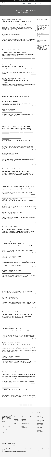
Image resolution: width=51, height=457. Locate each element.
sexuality (8, 58)
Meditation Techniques (9, 43)
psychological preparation (24, 335)
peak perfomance (22, 292)
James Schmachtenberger (6, 169)
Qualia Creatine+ (40, 427)
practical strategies (11, 335)
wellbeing (33, 58)
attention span (16, 350)
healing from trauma (15, 264)
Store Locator (24, 420)
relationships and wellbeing (18, 28)
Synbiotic (3, 337)
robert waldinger (22, 27)
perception (15, 291)
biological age (23, 206)
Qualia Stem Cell (40, 425)
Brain (3, 381)
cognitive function (9, 104)
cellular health (25, 220)
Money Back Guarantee (25, 423)
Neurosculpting (15, 42)
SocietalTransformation (13, 366)
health (11, 320)
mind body (29, 264)
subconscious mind (13, 162)
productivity (4, 351)
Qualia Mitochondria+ (40, 420)
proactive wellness (30, 72)
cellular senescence (23, 221)
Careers (15, 423)
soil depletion (22, 250)
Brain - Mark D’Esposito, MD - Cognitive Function (16, 140)
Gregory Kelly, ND (5, 20)
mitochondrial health (10, 221)
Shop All (38, 414)
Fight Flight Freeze (27, 42)
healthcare (9, 207)
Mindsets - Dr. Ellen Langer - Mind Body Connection (17, 314)
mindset (27, 192)
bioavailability (28, 250)
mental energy (13, 305)
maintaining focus (32, 335)
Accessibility (23, 421)
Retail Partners (24, 419)
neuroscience (6, 132)
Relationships (7, 236)
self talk (20, 163)
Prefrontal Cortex (16, 147)
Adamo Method (15, 235)
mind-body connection (23, 264)
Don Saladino (29, 118)
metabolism (8, 103)
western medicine (15, 207)
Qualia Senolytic (40, 423)
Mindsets (3, 320)
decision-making (18, 396)
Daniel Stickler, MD (5, 357)
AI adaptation (31, 336)
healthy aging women (5, 133)
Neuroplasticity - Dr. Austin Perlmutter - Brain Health (18, 186)
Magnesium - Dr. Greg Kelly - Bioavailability (14, 243)
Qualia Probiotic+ (40, 431)
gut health (25, 72)
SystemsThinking (4, 365)
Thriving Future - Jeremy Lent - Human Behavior (15, 359)
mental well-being (13, 265)
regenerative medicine (5, 220)
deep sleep (23, 103)
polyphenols (11, 193)
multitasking (33, 350)
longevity (3, 27)
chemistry (3, 396)
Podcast (30, 414)
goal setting (24, 291)
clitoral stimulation (20, 177)
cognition (25, 320)
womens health (23, 58)
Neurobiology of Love (26, 235)
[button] (43, 3)
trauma (9, 264)
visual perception (9, 291)
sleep (20, 103)
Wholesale (15, 424)
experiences (10, 382)
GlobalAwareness (21, 366)
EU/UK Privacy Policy (17, 420)
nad (2, 58)
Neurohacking (4, 148)
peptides (30, 220)
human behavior (17, 381)
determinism (7, 395)
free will (3, 395)
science (23, 396)
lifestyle (30, 192)
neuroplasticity (9, 192)
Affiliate (15, 416)
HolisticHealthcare (5, 366)
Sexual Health (6, 235)
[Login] (45, 3)
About (14, 414)
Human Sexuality (13, 236)
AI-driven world (4, 335)
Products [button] (24, 3)
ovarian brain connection (28, 132)
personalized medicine (17, 206)
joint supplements (12, 72)
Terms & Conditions (17, 421)
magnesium (4, 42)
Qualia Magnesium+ (40, 428)
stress (7, 250)
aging (3, 132)
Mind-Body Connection (23, 43)
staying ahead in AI (19, 336)
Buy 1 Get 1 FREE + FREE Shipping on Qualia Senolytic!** (24, 0)
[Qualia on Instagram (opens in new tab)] (3, 432)
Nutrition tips (11, 118)
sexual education (14, 177)
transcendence (4, 163)
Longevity (10, 235)
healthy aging (15, 29)
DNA (27, 206)
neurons (6, 382)
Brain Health (4, 146)
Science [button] (29, 3)
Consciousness (20, 162)
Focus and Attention (8, 147)
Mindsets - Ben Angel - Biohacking (12, 328)
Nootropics (4, 305)
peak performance (33, 162)
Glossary (30, 416)
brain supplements (7, 306)
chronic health (15, 320)
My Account (23, 414)
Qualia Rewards (24, 424)
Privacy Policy (16, 419)
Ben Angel (17, 335)
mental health (10, 28)
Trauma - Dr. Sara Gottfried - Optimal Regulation (16, 258)
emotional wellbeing (16, 104)
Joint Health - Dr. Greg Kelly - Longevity (13, 66)
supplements (13, 251)
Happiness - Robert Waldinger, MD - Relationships (16, 21)
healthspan (17, 132)
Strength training (23, 118)
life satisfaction (9, 29)
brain (8, 350)
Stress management (5, 118)
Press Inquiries (16, 417)
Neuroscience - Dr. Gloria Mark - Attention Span (16, 344)
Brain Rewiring (16, 43)
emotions (22, 381)
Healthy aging (16, 118)
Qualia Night (39, 430)
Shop (40, 3)
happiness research (29, 27)
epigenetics (31, 206)
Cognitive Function (9, 146)
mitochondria (16, 221)
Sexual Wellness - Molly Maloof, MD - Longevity (16, 229)
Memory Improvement (17, 146)
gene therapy (16, 220)
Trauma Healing (21, 42)
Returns (23, 426)
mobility (16, 72)
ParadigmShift (18, 365)
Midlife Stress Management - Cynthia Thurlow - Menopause (42, 48)
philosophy (13, 396)
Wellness (20, 235)
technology (9, 351)
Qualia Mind (19, 305)
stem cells (11, 220)
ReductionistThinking (25, 365)
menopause (12, 58)
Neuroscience (4, 350)
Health (5, 206)
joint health (6, 72)
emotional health (27, 28)
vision (17, 292)
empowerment (28, 58)
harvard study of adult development (12, 27)
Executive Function (24, 146)
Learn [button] (35, 3)
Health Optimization (20, 236)
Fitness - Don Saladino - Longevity (12, 112)
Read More (33, 30)
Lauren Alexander (5, 50)
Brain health (4, 103)
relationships (4, 59)
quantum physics (32, 395)
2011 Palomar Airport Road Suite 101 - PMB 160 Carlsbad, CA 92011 (6, 423)
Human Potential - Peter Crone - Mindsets (14, 155)
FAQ (22, 417)
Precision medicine (5, 264)
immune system (13, 103)
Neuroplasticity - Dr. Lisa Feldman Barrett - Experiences (18, 374)
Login (22, 416)
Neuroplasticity (9, 42)
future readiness (26, 336)
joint (2, 72)
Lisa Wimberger (4, 44)
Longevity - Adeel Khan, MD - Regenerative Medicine (17, 215)
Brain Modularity (30, 147)
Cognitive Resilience (23, 147)
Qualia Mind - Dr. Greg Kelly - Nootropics (14, 300)
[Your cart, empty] (47, 3)
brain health (18, 250)
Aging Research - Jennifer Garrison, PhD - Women (16, 126)
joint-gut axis (4, 73)
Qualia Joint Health (40, 424)
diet (17, 103)
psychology (7, 320)
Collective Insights (12, 336)
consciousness (31, 381)
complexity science (25, 395)
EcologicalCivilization (12, 365)
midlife (5, 58)
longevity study (4, 28)
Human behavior (13, 395)
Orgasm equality (7, 177)
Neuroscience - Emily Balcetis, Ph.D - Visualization (16, 273)
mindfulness (21, 320)
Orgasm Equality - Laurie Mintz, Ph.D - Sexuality (16, 171)
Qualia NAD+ (39, 421)
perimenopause (17, 58)
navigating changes (5, 336)
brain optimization (23, 306)
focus (35, 305)
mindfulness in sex (28, 177)
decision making (30, 291)
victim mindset (9, 163)
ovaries (13, 132)
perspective (19, 291)
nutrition (14, 192)
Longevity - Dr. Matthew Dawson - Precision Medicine (17, 200)
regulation (9, 59)
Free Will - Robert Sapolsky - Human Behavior (15, 389)
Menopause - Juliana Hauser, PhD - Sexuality (14, 52)
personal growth (14, 59)
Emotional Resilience (31, 43)
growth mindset (16, 163)
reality (3, 382)
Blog (30, 417)
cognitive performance (15, 306)
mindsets (8, 162)
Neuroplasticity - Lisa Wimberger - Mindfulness (15, 37)
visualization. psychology (11, 292)
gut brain (27, 103)
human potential (26, 162)
